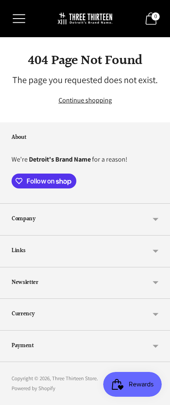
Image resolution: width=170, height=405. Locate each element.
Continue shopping (85, 100)
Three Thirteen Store (74, 378)
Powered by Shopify (33, 388)
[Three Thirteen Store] (85, 18)
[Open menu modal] (19, 18)
